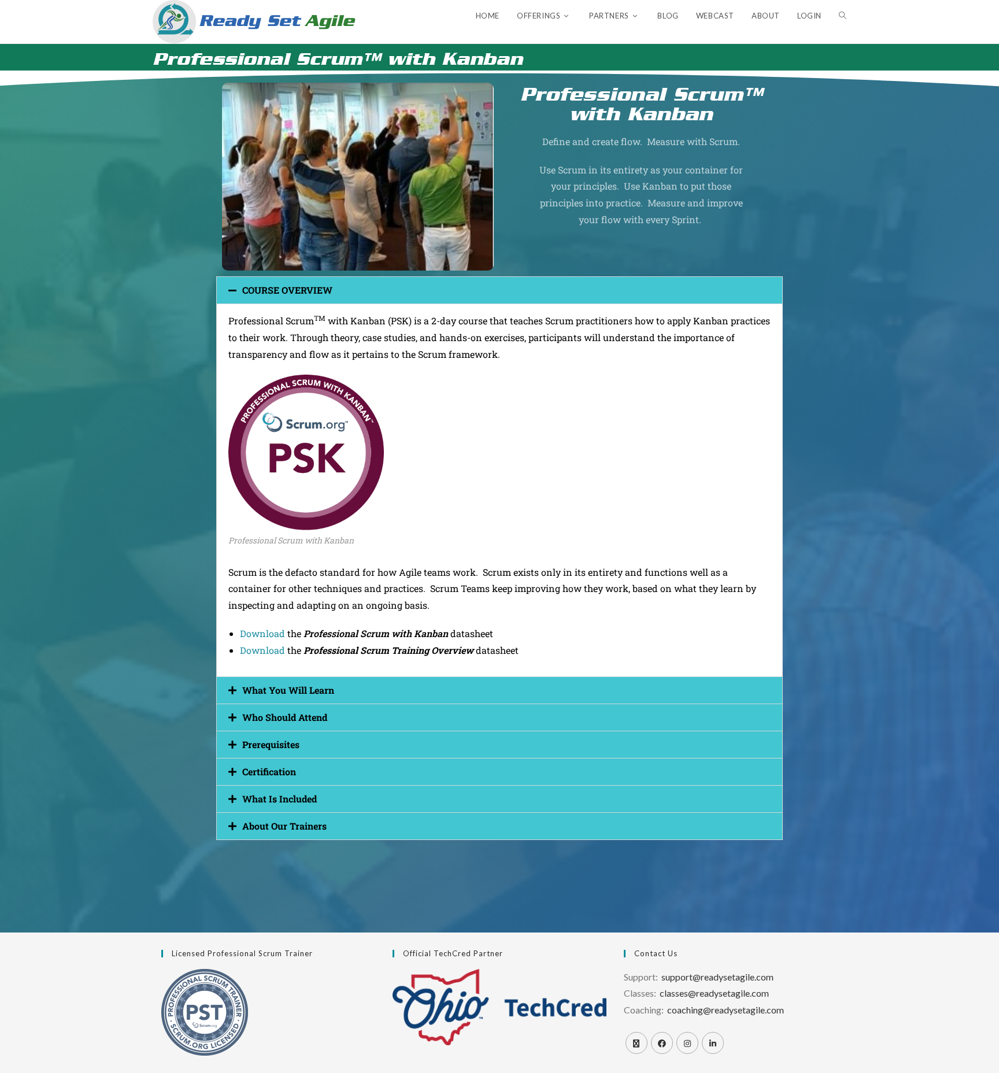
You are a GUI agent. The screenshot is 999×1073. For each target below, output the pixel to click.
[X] (637, 1043)
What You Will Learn (288, 690)
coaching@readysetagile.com (725, 1009)
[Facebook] (662, 1043)
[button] (499, 290)
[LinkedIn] (713, 1043)
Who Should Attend (284, 717)
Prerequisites (270, 744)
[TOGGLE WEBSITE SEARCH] (842, 16)
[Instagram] (687, 1043)
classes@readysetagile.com (714, 992)
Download (263, 633)
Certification (269, 771)
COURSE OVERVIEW (287, 290)
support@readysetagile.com (717, 976)
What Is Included (279, 799)
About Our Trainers (284, 826)
